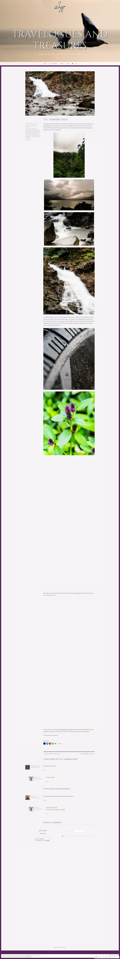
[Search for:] (77, 831)
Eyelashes (33, 129)
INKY (68, 63)
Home (44, 63)
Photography (53, 63)
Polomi (32, 796)
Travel (62, 63)
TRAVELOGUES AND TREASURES (60, 40)
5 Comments (28, 139)
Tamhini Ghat (28, 133)
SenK (35, 123)
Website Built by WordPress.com (59, 947)
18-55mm (29, 128)
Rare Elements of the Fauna (52, 753)
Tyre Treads (37, 135)
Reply (47, 781)
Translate (47, 840)
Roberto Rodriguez (34, 765)
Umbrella (27, 136)
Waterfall (33, 136)
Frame (37, 129)
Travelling (28, 126)
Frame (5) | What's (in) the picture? (60, 788)
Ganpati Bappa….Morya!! (87, 753)
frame (79, 593)
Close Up (34, 128)
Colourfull (28, 129)
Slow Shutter (36, 132)
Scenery (31, 132)
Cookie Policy (29, 956)
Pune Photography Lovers (64, 729)
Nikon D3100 (28, 131)
